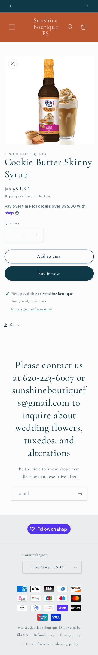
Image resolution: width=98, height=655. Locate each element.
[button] (12, 27)
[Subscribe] (80, 494)
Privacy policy (70, 635)
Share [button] (15, 324)
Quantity (12, 223)
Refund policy (44, 635)
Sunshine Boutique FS (46, 627)
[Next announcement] (88, 6)
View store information (32, 309)
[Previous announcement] (11, 6)
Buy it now (49, 273)
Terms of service (38, 644)
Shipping (11, 196)
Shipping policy (66, 644)
